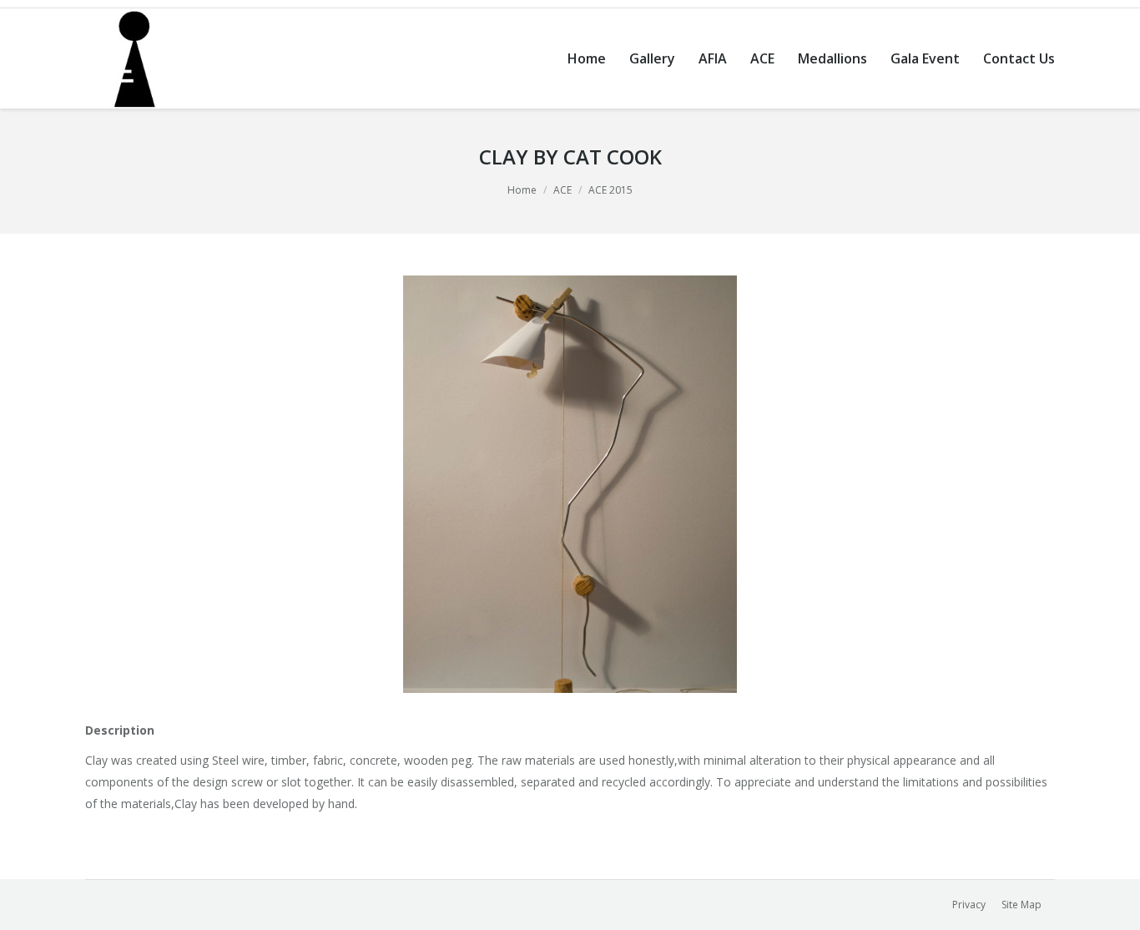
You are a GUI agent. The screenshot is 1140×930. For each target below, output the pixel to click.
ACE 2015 (610, 190)
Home (522, 190)
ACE (562, 190)
